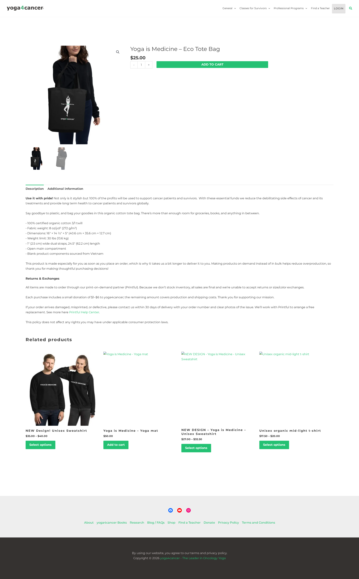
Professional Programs (289, 8)
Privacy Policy (228, 522)
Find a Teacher (320, 8)
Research (137, 522)
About (89, 522)
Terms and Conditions (258, 522)
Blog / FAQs (156, 522)
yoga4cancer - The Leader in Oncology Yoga (193, 558)
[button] (234, 8)
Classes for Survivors (253, 8)
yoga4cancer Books (112, 522)
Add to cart (212, 64)
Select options (40, 445)
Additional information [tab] (65, 189)
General (227, 8)
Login (338, 8)
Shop (171, 522)
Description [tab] (35, 189)
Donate (209, 522)
